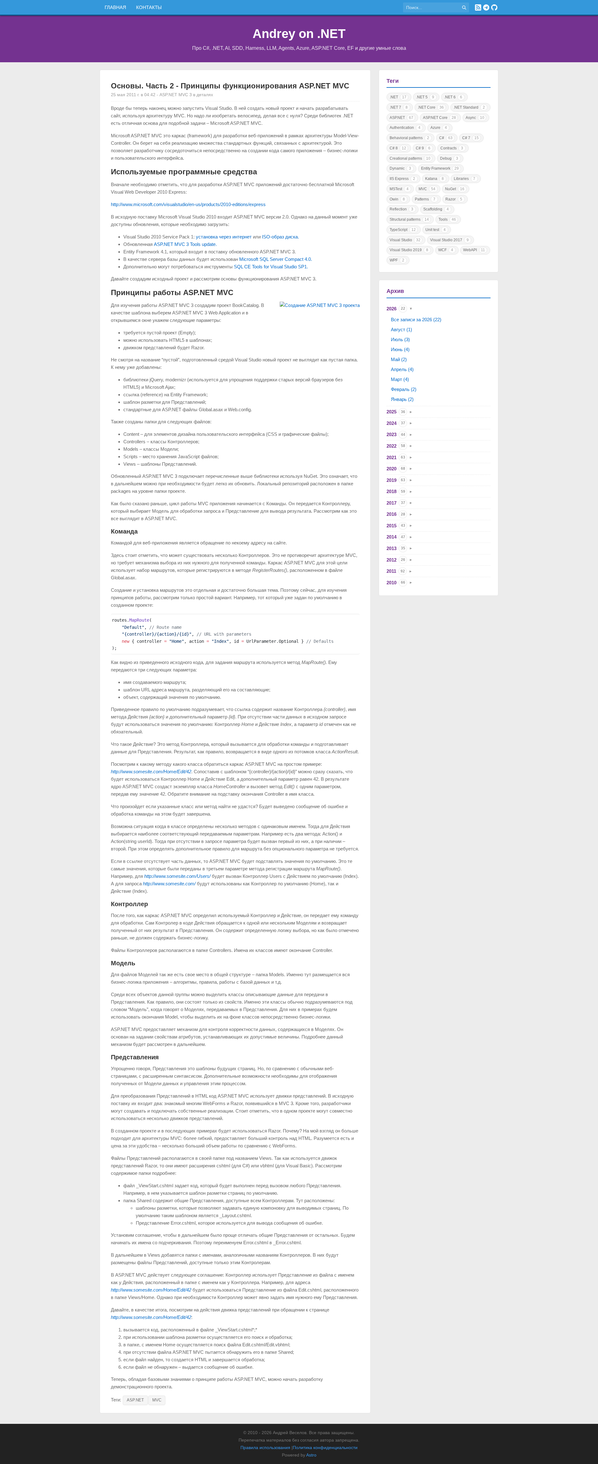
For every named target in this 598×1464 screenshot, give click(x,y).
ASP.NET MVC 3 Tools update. (185, 244)
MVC (156, 1400)
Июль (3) (400, 339)
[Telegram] (486, 7)
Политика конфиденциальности (325, 1447)
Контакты (149, 7)
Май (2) (399, 359)
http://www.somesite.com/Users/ (177, 876)
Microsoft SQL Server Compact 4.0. (275, 259)
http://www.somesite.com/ (169, 883)
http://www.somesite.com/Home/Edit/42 (151, 771)
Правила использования (265, 1447)
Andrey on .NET (299, 33)
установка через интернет (224, 236)
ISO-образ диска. (280, 236)
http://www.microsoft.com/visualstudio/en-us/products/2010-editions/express (188, 204)
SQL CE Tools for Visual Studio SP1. (271, 266)
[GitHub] (494, 7)
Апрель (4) (402, 369)
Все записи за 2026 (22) (416, 319)
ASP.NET (135, 1400)
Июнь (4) (400, 349)
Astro (311, 1454)
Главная (115, 7)
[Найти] (464, 7)
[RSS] (478, 7)
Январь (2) (402, 399)
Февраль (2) (403, 389)
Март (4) (400, 379)
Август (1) (401, 329)
